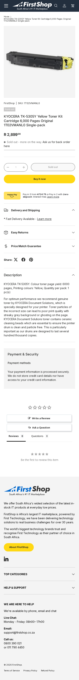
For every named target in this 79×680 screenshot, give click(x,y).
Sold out (53, 167)
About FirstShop (18, 547)
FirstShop (9, 103)
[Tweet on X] (16, 259)
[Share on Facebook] (23, 259)
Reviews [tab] (14, 436)
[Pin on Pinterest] (31, 259)
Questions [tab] (37, 436)
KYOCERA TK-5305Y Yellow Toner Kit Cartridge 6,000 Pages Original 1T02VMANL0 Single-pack (37, 20)
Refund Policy (47, 670)
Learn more (53, 196)
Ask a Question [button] (41, 427)
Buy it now (40, 179)
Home (6, 17)
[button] (72, 5)
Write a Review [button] (41, 418)
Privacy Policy (30, 670)
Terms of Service (12, 670)
